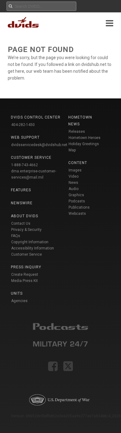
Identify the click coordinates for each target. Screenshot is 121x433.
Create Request (24, 274)
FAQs (15, 236)
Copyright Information (29, 242)
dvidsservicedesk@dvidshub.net (39, 145)
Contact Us (20, 223)
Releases (77, 131)
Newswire (22, 203)
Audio (73, 189)
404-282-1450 (23, 125)
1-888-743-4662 (24, 165)
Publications (79, 207)
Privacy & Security (26, 229)
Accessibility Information (32, 248)
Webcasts (77, 213)
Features (21, 190)
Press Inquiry (26, 267)
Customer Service (26, 254)
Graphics (76, 195)
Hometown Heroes (85, 138)
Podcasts (77, 201)
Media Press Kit (24, 281)
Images (75, 170)
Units (17, 293)
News (73, 182)
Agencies (19, 301)
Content (77, 163)
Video (73, 176)
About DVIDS (24, 216)
